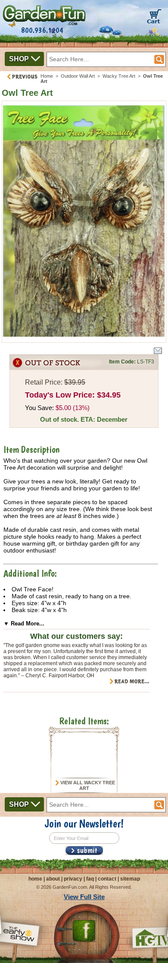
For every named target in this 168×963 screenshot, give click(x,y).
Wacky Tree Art (119, 76)
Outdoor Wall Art (78, 76)
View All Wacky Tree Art (87, 785)
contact (107, 879)
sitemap (130, 879)
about (53, 879)
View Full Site (84, 896)
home (35, 879)
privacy (73, 879)
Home (46, 76)
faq (90, 879)
